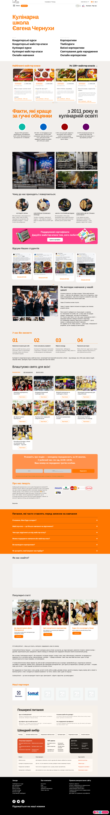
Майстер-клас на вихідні (37, 743)
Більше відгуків (21, 276)
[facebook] (14, 801)
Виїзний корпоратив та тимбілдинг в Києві (63, 393)
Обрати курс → (81, 763)
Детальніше (18, 636)
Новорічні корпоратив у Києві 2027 (21, 393)
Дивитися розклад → (83, 760)
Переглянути (22, 397)
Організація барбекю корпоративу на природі (85, 417)
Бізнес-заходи (16, 788)
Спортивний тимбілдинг (19, 793)
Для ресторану (85, 748)
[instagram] (23, 801)
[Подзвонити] (94, 812)
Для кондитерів (75, 748)
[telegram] (18, 801)
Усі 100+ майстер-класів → (83, 65)
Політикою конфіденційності (58, 476)
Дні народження (28, 372)
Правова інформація (46, 788)
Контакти (88, 5)
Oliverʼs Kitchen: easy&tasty (64, 88)
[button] (95, 86)
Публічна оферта (74, 783)
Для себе (73, 743)
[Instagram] (97, 812)
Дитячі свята (39, 372)
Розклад (53, 1)
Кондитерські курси (73, 734)
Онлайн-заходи (16, 790)
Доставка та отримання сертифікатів (79, 793)
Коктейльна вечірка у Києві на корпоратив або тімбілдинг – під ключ (22, 443)
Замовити (24, 5)
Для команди (74, 745)
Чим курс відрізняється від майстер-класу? (29, 532)
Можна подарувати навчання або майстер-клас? (31, 539)
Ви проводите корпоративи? (23, 545)
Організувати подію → (83, 770)
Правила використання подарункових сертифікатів (79, 790)
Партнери (43, 787)
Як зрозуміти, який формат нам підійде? (28, 551)
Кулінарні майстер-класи (31, 734)
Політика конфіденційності (76, 787)
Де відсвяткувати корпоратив (19, 417)
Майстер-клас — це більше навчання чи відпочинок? (32, 526)
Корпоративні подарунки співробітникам (42, 417)
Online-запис (105, 812)
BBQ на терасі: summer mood (22, 88)
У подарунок (85, 743)
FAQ (42, 785)
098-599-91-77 (85, 2)
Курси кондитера (51, 746)
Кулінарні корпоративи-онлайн (63, 417)
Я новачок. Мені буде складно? (24, 520)
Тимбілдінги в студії (17, 783)
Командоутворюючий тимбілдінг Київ (41, 393)
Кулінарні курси (61, 734)
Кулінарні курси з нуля (37, 746)
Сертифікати (48, 1)
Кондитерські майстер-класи (47, 734)
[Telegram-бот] (100, 812)
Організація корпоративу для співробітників (86, 393)
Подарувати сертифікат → (84, 766)
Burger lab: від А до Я (41, 88)
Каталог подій (16, 791)
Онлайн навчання (85, 734)
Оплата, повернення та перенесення (79, 785)
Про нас (94, 5)
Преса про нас (45, 790)
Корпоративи (16, 372)
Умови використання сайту (76, 788)
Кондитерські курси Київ (24, 749)
